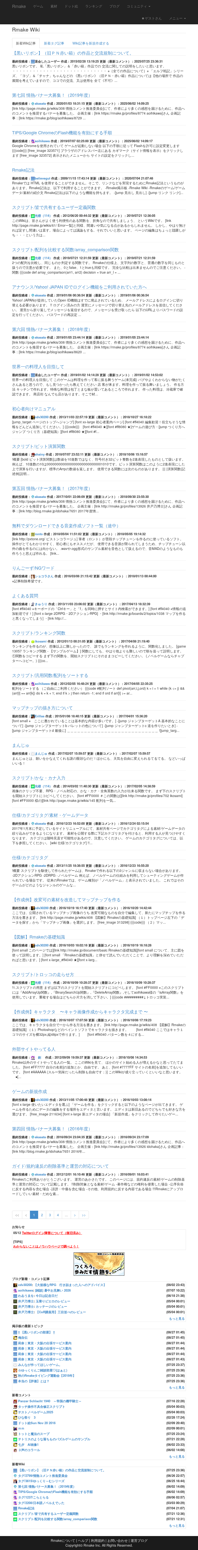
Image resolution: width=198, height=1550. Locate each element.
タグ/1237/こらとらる (33, 1497)
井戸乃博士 (26, 1301)
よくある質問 (25, 595)
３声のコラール (29, 1449)
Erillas (39, 716)
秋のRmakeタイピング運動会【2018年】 (47, 1375)
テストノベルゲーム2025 (35, 1412)
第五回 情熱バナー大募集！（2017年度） (52, 488)
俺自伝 (23, 1337)
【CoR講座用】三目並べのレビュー (61, 1312)
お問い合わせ (117, 1540)
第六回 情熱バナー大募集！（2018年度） (52, 329)
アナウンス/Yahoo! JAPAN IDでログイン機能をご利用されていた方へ (79, 286)
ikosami (41, 641)
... (66, 1214)
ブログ (114, 6)
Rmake (19, 6)
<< (17, 1214)
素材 (53, 6)
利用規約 (98, 1540)
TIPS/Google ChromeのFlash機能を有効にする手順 (62, 132)
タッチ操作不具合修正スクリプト (41, 1406)
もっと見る (177, 1318)
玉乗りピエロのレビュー (53, 1301)
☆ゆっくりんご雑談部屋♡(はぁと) (42, 1370)
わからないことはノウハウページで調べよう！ (46, 1246)
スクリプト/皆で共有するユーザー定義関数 (54, 207)
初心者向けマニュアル (34, 408)
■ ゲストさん (152, 18)
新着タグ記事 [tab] (54, 43)
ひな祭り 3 (26, 1417)
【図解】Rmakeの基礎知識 (38, 936)
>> (84, 1214)
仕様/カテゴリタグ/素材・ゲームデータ (50, 815)
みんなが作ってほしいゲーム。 (40, 1364)
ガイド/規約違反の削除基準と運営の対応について (60, 1166)
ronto (39, 534)
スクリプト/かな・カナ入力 (38, 777)
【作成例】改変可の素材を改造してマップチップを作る (66, 899)
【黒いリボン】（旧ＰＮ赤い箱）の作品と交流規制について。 (73, 53)
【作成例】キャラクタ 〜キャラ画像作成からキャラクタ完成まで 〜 (80, 1011)
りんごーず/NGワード (33, 568)
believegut (42, 178)
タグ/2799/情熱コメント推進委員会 (43, 1475)
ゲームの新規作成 (29, 1091)
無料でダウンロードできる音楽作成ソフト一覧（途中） (66, 525)
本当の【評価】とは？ (34, 1381)
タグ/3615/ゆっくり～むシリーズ (41, 1481)
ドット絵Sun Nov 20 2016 (37, 1423)
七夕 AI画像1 (28, 1444)
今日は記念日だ (47, 1295)
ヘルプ (83, 1540)
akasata (40, 103)
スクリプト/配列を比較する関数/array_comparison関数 (65, 249)
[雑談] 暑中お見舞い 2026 (53, 1290)
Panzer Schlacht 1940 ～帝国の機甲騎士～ (50, 1401)
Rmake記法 (23, 170)
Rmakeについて (63, 1540)
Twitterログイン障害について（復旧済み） (52, 1232)
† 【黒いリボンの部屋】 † (36, 1332)
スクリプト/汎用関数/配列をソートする (50, 675)
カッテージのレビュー (51, 1306)
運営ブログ (139, 1540)
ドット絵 (71, 6)
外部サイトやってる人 (34, 1049)
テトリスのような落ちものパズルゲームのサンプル (54, 1439)
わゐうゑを (26, 1295)
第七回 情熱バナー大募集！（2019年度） (52, 95)
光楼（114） (43, 215)
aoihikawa (42, 141)
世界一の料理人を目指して (38, 366)
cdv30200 (42, 417)
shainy (40, 454)
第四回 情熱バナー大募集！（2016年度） (52, 1128)
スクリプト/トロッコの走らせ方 (43, 974)
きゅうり (41, 604)
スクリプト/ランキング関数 (38, 633)
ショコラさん (44, 576)
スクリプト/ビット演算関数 (38, 446)
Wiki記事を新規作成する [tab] (90, 43)
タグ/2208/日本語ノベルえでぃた (41, 1502)
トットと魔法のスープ (34, 1433)
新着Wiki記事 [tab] (26, 43)
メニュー (176, 18)
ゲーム (38, 6)
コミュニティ (137, 6)
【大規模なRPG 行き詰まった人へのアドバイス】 (70, 1284)
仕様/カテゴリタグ (30, 857)
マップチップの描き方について (42, 707)
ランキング (93, 6)
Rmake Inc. (92, 1545)
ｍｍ (21, 1428)
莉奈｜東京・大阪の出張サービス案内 (44, 1343)
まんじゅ (20, 745)
